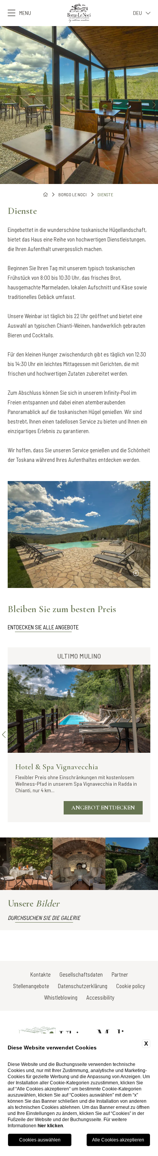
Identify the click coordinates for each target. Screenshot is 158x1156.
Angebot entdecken (103, 807)
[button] (4, 105)
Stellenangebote (31, 985)
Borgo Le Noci (72, 194)
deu (137, 13)
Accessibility (100, 997)
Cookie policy (130, 985)
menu (25, 13)
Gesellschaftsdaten (81, 974)
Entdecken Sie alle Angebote (43, 627)
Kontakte (40, 974)
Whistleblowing (60, 997)
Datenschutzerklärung (82, 985)
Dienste (105, 194)
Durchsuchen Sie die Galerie (44, 917)
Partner (120, 974)
